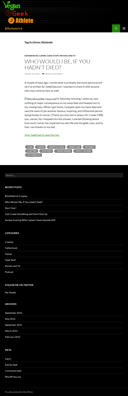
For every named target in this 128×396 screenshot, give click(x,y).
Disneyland (74, 147)
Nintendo (89, 147)
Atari (29, 147)
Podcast (9, 272)
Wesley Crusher (83, 151)
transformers (63, 151)
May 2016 (10, 318)
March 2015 (11, 330)
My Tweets (10, 292)
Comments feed (13, 370)
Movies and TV (68, 55)
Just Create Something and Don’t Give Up (26, 214)
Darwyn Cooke (56, 147)
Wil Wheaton (34, 155)
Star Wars (47, 151)
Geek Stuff (53, 55)
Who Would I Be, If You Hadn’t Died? (57, 64)
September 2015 (13, 324)
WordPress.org (13, 376)
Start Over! (10, 208)
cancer (40, 147)
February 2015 (12, 336)
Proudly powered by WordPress (19, 392)
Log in (8, 358)
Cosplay (9, 241)
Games (42, 55)
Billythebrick (13, 28)
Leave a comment (54, 74)
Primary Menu (124, 28)
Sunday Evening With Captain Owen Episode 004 (30, 220)
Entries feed (11, 364)
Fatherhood (31, 55)
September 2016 (13, 312)
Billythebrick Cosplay (16, 196)
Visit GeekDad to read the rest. (42, 135)
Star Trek (32, 151)
